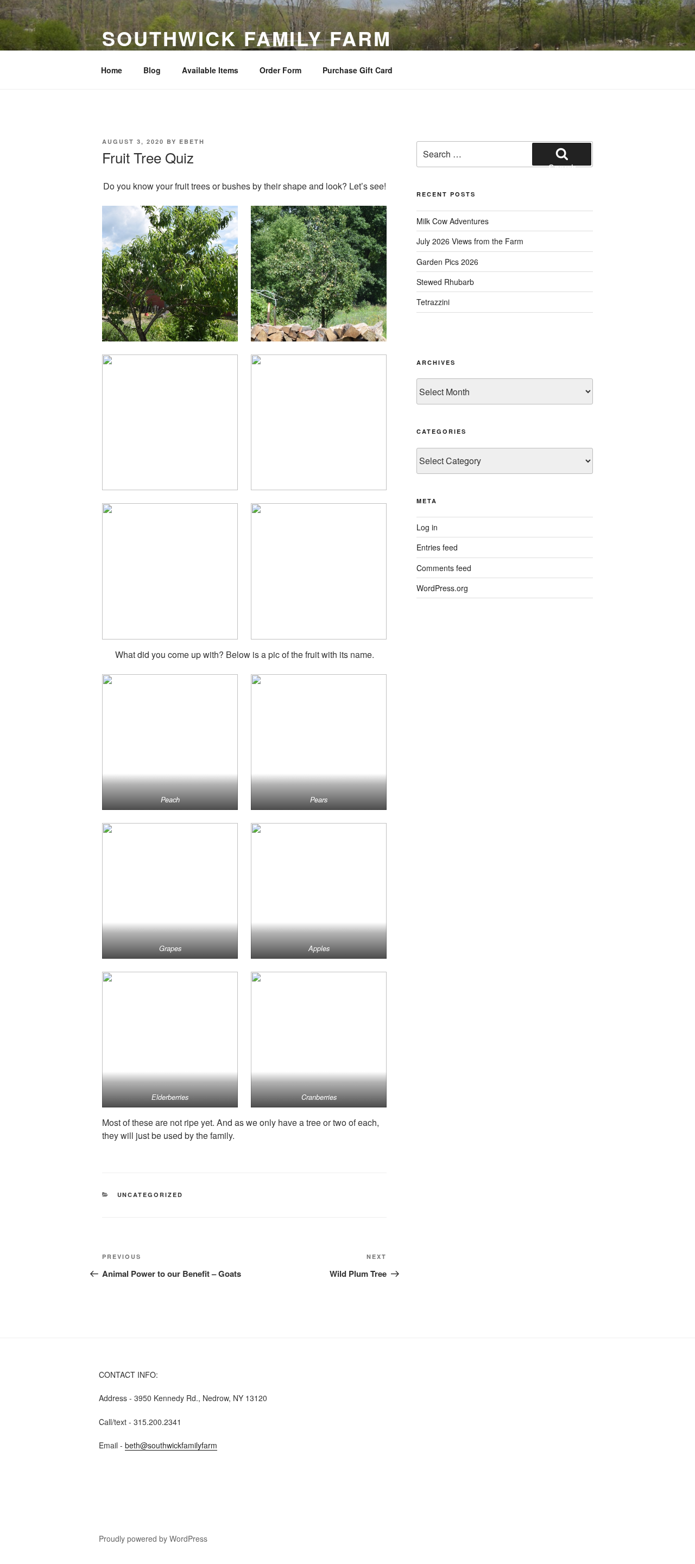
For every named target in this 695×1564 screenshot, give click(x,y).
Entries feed (437, 547)
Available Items (210, 70)
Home (111, 70)
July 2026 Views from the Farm (469, 241)
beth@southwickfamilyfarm (171, 1445)
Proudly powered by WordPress (153, 1538)
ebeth (192, 141)
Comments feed (443, 567)
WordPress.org (442, 587)
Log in (427, 527)
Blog (152, 70)
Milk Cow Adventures (452, 221)
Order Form (280, 70)
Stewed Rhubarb (445, 281)
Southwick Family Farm (246, 38)
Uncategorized (150, 1195)
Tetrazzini (433, 301)
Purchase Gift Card (358, 70)
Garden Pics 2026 (447, 261)
